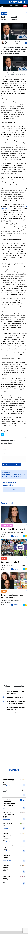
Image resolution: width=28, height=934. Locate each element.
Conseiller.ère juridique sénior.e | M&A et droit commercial (8, 836)
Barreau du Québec (6, 884)
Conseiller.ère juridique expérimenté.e (7, 867)
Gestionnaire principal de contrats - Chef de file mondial (9, 781)
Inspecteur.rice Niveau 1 (7, 877)
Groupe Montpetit (6, 786)
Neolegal (4, 808)
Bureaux (4, 558)
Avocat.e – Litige (7, 790)
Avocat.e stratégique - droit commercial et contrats (8, 814)
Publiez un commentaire (11, 465)
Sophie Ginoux (7, 43)
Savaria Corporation (7, 860)
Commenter (15, 536)
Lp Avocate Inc (5, 828)
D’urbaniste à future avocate (15, 697)
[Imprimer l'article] (26, 536)
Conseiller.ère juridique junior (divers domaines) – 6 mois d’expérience (9, 802)
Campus (4, 591)
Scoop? (24, 5)
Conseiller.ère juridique (6, 856)
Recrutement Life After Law (8, 793)
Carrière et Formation (7, 525)
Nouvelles (4, 13)
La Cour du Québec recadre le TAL (16, 713)
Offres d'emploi (14, 5)
